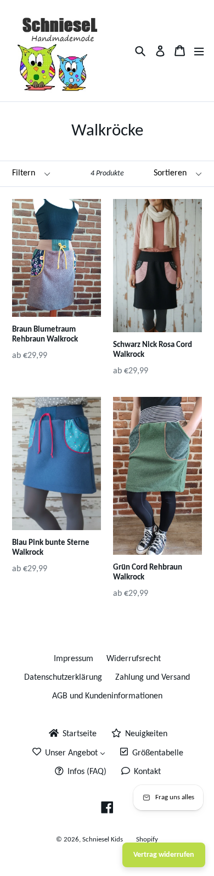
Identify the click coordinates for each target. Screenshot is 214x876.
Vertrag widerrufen (163, 855)
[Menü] (198, 51)
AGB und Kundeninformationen (107, 696)
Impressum (73, 659)
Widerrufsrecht (133, 659)
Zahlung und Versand (152, 677)
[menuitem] (72, 734)
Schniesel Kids (102, 839)
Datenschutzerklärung (63, 677)
